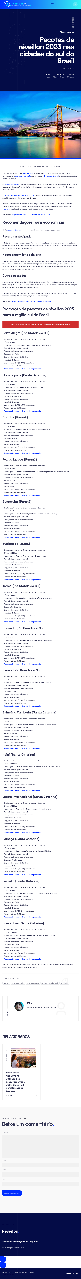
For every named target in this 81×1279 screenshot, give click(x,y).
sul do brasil (64, 983)
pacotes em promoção (23, 176)
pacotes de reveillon (18, 983)
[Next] (3, 1265)
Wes (48, 77)
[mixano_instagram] (76, 1274)
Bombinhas (6, 209)
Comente (5, 1132)
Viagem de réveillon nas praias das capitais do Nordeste (31, 301)
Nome (4, 1160)
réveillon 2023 (28, 173)
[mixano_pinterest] (73, 1274)
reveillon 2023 (53, 983)
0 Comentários (58, 77)
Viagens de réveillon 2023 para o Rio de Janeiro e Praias (31, 215)
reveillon (44, 983)
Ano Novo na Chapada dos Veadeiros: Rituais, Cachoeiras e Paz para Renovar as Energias (15, 1083)
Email (4, 1170)
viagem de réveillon (14, 230)
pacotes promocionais (12, 184)
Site (3, 1179)
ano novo (6, 983)
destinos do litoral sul (51, 176)
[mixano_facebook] (66, 1274)
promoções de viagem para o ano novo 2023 (20, 195)
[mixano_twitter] (70, 1274)
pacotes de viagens (33, 983)
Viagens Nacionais (67, 32)
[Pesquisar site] (75, 4)
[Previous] (3, 1259)
